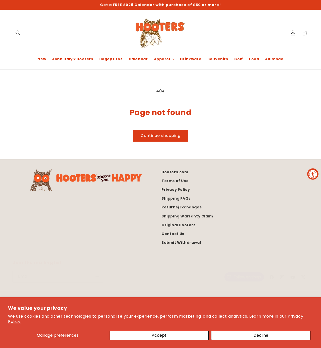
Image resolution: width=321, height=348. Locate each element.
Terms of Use (175, 180)
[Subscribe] (97, 276)
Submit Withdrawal (181, 242)
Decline (261, 335)
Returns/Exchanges (182, 207)
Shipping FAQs (176, 198)
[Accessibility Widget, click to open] (312, 174)
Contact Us (173, 233)
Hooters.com (175, 172)
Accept (159, 335)
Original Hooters (179, 224)
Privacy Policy (176, 189)
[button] (18, 32)
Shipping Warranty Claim (187, 215)
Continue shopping (161, 135)
